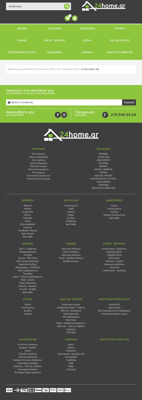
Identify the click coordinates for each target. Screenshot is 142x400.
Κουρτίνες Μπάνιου (71, 249)
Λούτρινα (71, 369)
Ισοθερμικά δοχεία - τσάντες (71, 307)
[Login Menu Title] (75, 18)
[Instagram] (64, 115)
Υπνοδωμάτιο (71, 205)
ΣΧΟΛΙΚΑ (71, 332)
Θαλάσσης (71, 221)
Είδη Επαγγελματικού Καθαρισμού (114, 311)
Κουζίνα (71, 218)
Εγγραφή (129, 102)
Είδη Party (71, 320)
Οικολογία (114, 267)
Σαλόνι (71, 215)
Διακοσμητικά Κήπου (114, 264)
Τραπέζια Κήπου (114, 255)
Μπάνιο (27, 209)
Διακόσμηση (114, 307)
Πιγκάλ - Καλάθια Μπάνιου (71, 258)
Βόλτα (28, 215)
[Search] (67, 6)
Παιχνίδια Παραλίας (28, 354)
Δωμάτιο (27, 227)
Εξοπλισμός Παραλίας (27, 363)
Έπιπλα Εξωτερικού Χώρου (114, 314)
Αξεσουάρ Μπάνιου (71, 255)
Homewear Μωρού (27, 230)
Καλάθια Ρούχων (71, 261)
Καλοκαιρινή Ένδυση (28, 369)
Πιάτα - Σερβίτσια (27, 249)
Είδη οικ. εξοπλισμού (71, 311)
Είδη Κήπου (114, 258)
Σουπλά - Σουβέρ (27, 289)
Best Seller (28, 237)
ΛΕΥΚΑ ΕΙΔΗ (54, 28)
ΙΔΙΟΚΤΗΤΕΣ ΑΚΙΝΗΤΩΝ (119, 52)
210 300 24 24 (123, 114)
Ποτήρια (28, 255)
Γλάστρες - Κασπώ (114, 261)
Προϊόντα (29, 69)
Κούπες (75, 69)
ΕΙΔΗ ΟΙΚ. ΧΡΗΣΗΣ (120, 40)
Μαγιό (28, 351)
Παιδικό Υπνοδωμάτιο (114, 215)
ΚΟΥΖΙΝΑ (120, 28)
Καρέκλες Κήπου (114, 252)
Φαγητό (28, 205)
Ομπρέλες (71, 329)
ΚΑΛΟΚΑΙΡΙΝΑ (54, 52)
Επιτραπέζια (71, 357)
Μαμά (27, 221)
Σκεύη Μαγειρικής (27, 283)
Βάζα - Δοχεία (27, 280)
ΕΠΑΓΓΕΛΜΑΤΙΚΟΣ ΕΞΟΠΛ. (22, 52)
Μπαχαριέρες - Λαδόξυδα (27, 267)
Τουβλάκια (71, 360)
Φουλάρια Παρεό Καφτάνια (28, 372)
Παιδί (71, 209)
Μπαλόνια (71, 351)
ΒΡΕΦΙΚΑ (22, 28)
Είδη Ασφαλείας (27, 224)
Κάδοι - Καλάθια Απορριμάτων (71, 323)
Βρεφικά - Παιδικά (27, 348)
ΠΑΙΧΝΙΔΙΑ (87, 52)
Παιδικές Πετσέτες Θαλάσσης (27, 360)
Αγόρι (71, 344)
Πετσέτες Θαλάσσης (28, 344)
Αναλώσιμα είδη (71, 314)
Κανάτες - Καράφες (28, 286)
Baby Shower (27, 233)
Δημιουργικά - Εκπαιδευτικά (71, 354)
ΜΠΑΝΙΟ (22, 40)
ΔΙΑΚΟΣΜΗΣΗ (87, 28)
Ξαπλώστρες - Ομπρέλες (114, 270)
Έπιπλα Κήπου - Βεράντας (114, 249)
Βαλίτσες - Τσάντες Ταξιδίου (71, 326)
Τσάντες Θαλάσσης (27, 357)
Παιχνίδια (27, 218)
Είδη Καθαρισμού (71, 317)
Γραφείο (28, 314)
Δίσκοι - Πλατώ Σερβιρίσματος (28, 277)
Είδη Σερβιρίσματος (28, 270)
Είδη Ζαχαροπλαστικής (28, 261)
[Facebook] (58, 115)
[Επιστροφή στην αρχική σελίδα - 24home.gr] (103, 6)
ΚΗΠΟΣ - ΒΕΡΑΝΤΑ (55, 40)
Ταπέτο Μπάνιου (71, 252)
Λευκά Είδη (27, 212)
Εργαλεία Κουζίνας (28, 264)
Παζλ (71, 363)
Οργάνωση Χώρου (71, 304)
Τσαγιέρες (28, 273)
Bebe (71, 366)
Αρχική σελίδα (15, 69)
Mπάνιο (71, 212)
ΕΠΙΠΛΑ (87, 40)
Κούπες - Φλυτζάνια (58, 69)
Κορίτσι (71, 348)
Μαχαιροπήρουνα (27, 252)
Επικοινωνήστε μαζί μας (38, 179)
